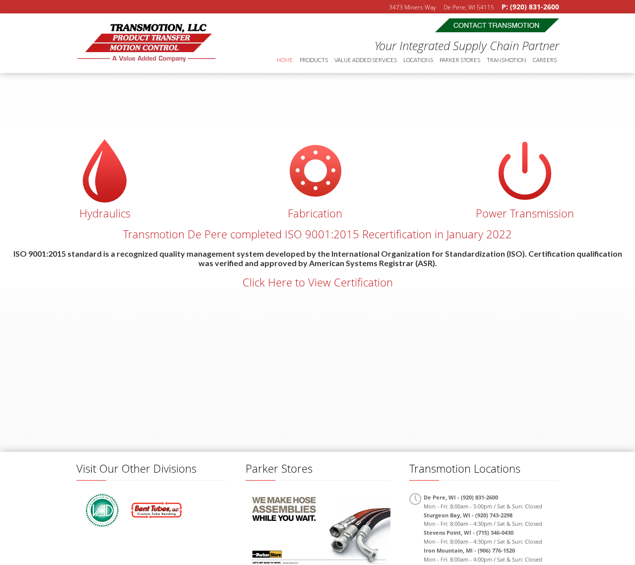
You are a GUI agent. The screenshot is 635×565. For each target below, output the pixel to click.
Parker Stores (460, 60)
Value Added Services (365, 60)
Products (314, 60)
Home (285, 60)
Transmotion (145, 43)
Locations (418, 60)
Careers (545, 60)
